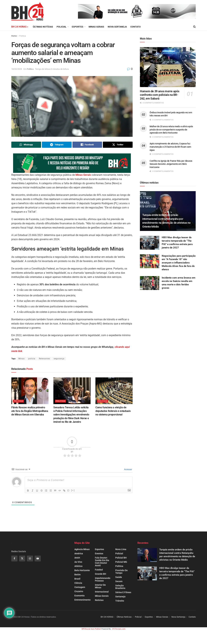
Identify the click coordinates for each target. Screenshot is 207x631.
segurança (59, 358)
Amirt (77, 557)
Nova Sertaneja (178, 617)
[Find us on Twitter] (22, 558)
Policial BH (121, 557)
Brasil (77, 578)
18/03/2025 (16, 69)
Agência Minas (82, 549)
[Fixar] (41, 490)
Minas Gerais (96, 26)
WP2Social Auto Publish (91, 629)
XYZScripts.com (118, 629)
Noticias (99, 600)
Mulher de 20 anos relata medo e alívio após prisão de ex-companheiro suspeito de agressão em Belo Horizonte (171, 129)
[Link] (64, 490)
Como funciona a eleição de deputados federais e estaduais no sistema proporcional (113, 411)
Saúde (118, 577)
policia (31, 358)
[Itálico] (32, 490)
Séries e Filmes (123, 592)
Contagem (79, 587)
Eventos (99, 553)
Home (14, 36)
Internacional (102, 591)
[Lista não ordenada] (50, 490)
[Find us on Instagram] (30, 558)
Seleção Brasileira (120, 586)
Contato (135, 26)
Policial (61, 26)
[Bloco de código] (59, 490)
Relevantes (44, 358)
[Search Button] (194, 27)
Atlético (78, 566)
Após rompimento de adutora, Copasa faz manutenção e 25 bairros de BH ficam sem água (170, 146)
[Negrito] (28, 490)
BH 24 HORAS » (19, 26)
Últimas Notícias (43, 26)
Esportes (77, 26)
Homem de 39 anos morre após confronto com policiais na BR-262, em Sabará (159, 94)
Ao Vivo (78, 562)
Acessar (128, 469)
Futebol (99, 569)
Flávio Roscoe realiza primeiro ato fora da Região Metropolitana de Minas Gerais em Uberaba (29, 411)
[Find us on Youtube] (38, 558)
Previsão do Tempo (121, 571)
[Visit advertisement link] (137, 11)
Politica (22, 36)
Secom (118, 581)
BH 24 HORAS (107, 617)
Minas (21, 358)
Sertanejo (120, 596)
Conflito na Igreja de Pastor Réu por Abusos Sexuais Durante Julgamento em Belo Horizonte (171, 164)
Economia (79, 595)
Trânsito (119, 600)
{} (68, 490)
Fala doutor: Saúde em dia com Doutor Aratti (102, 561)
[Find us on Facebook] (14, 558)
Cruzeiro (78, 591)
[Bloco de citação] (55, 490)
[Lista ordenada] (46, 490)
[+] (73, 490)
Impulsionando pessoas (102, 579)
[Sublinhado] (37, 490)
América (78, 553)
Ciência (78, 583)
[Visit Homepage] (27, 11)
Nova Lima (120, 549)
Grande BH (100, 574)
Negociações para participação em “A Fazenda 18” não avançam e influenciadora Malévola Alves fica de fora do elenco (179, 262)
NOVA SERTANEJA (117, 26)
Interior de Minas (100, 586)
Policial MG (121, 562)
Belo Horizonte (82, 570)
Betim (77, 574)
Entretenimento (82, 599)
